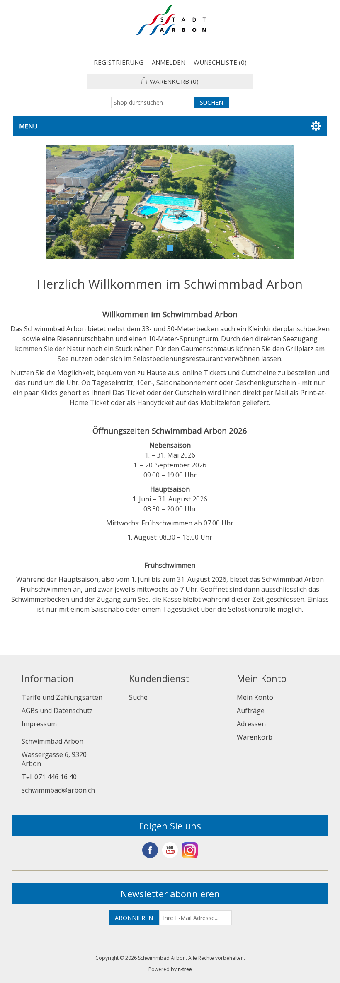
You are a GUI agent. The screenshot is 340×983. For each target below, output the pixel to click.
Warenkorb (254, 737)
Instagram (190, 850)
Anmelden (168, 62)
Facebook (150, 850)
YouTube (170, 850)
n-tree (185, 969)
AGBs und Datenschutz (57, 710)
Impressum (39, 723)
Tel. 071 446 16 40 (49, 776)
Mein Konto (255, 697)
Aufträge (251, 710)
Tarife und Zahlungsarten (62, 697)
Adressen (251, 723)
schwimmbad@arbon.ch (58, 790)
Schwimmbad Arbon (52, 741)
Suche (138, 697)
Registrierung (118, 62)
